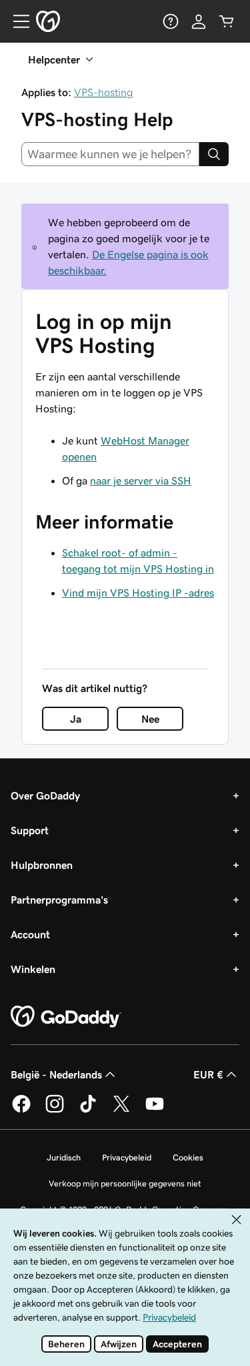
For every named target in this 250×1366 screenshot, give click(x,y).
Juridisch (64, 1157)
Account (30, 934)
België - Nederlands (56, 1074)
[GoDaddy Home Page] (66, 1017)
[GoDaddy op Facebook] (21, 1110)
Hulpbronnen (42, 865)
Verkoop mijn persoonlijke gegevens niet (125, 1183)
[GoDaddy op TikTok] (88, 1110)
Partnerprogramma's (59, 899)
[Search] (214, 154)
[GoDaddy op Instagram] (54, 1110)
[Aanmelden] (198, 21)
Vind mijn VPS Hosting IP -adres (138, 592)
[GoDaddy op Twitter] (121, 1110)
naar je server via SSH (140, 480)
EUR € (208, 1074)
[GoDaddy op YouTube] (154, 1110)
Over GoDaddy (45, 795)
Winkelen (33, 969)
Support (30, 830)
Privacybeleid (126, 1157)
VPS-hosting (103, 92)
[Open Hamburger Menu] (16, 21)
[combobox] (110, 154)
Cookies (188, 1157)
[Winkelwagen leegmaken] (226, 21)
